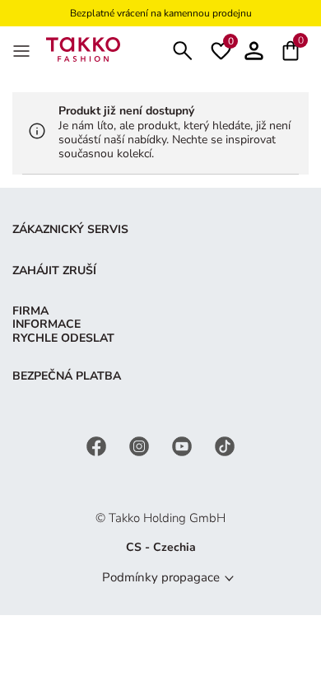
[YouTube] (183, 446)
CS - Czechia (161, 547)
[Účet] (253, 49)
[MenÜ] (23, 49)
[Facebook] (97, 446)
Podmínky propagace (161, 577)
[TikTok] (225, 446)
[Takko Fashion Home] (83, 48)
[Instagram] (140, 446)
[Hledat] (183, 49)
